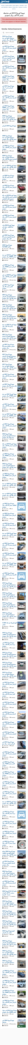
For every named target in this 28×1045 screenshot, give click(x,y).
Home (2, 5)
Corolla (25, 7)
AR (26, 1)
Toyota (20, 7)
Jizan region (16, 5)
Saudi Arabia (8, 5)
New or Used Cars (13, 7)
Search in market (10, 32)
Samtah (21, 5)
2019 (13, 9)
